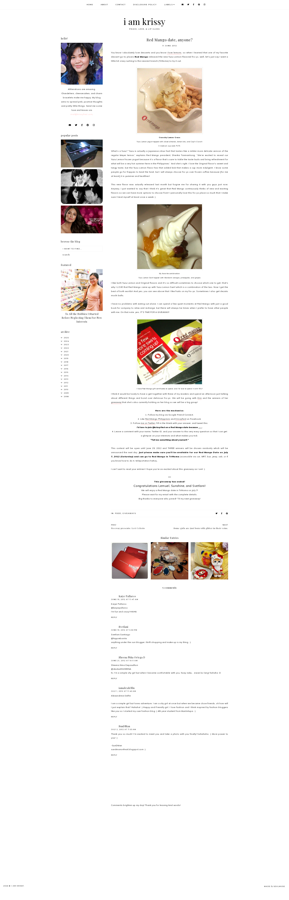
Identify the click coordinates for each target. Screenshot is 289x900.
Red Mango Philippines (157, 419)
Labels (168, 5)
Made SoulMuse (274, 886)
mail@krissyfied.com (81, 114)
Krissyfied (180, 419)
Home (90, 5)
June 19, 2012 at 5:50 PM (124, 630)
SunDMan (124, 726)
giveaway (116, 402)
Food (118, 513)
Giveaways (129, 513)
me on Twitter (148, 423)
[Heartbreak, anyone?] (82, 203)
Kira (200, 398)
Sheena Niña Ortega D (132, 657)
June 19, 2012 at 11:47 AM (124, 599)
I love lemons (174, 52)
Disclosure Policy (145, 5)
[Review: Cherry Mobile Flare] (82, 166)
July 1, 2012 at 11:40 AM (123, 691)
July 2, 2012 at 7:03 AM (123, 729)
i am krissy (145, 21)
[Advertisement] (87, 836)
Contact (121, 5)
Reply (114, 617)
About (104, 5)
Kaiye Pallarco (127, 596)
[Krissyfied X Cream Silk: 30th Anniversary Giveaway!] (82, 232)
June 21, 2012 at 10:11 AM (124, 661)
